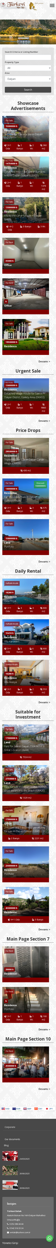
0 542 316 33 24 (16, 1228)
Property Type (12, 62)
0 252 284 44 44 (16, 1224)
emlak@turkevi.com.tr (19, 1232)
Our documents (12, 1139)
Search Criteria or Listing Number (21, 51)
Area (7, 73)
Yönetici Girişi (10, 1243)
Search (28, 89)
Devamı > (44, 361)
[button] (46, 253)
